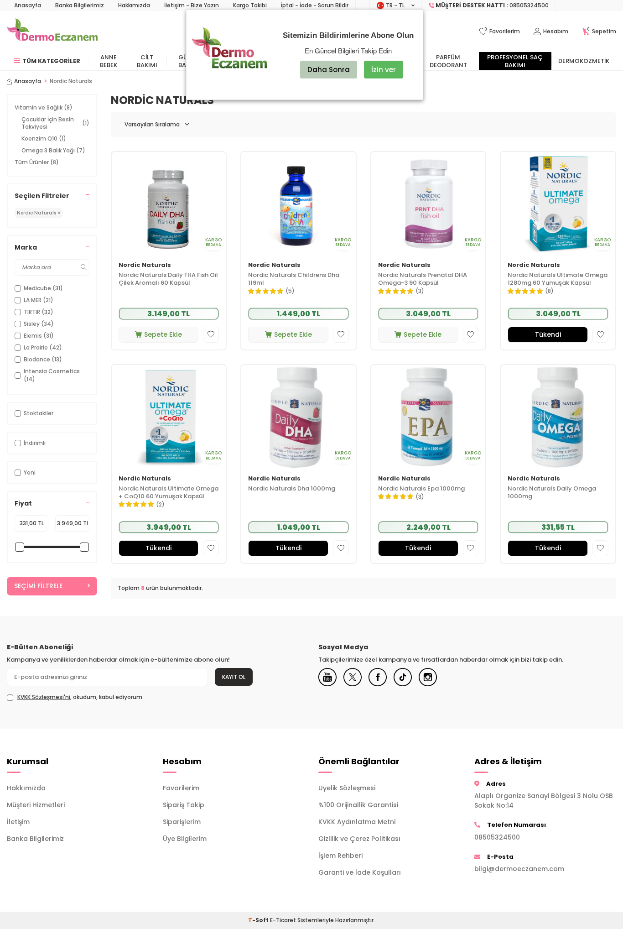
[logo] (52, 31)
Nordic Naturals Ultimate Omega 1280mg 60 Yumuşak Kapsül (557, 279)
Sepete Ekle (163, 334)
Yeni (30, 472)
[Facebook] (378, 677)
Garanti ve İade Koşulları (359, 872)
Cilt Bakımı (147, 61)
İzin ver (383, 69)
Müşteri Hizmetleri (36, 804)
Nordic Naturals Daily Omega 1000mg (552, 493)
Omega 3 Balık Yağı (53, 150)
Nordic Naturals (145, 265)
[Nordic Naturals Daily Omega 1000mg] (558, 416)
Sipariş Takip (183, 804)
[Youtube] (327, 677)
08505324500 (497, 837)
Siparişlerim (182, 821)
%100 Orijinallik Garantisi (358, 804)
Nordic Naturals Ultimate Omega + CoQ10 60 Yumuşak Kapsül (168, 493)
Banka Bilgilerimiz (79, 5)
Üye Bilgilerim (185, 838)
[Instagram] (428, 677)
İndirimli (35, 443)
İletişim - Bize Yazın (191, 5)
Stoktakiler (38, 413)
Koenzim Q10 (43, 138)
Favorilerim (181, 788)
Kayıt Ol (233, 677)
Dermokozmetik (583, 61)
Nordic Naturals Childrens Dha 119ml (293, 279)
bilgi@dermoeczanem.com (519, 868)
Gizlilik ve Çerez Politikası (359, 838)
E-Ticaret (283, 920)
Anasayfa (27, 5)
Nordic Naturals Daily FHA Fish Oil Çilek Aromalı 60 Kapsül (168, 279)
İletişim (18, 821)
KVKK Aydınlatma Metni (356, 821)
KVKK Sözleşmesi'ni (43, 697)
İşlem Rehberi (340, 855)
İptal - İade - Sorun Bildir (314, 5)
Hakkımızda (134, 5)
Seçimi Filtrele (38, 585)
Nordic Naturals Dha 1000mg (291, 489)
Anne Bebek (108, 61)
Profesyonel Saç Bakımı (515, 61)
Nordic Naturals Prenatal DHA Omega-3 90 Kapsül (422, 279)
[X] (352, 677)
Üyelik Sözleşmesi (346, 788)
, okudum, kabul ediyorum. (80, 697)
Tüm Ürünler (37, 162)
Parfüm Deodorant (448, 61)
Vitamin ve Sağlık (44, 107)
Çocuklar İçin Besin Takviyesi (55, 122)
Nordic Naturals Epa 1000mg (421, 489)
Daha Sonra (328, 69)
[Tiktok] (403, 677)
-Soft (259, 920)
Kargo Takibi (250, 5)
